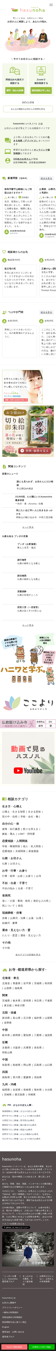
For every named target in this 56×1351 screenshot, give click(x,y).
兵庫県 (27, 1047)
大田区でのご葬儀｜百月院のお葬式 (18, 1120)
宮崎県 (8, 1094)
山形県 (8, 988)
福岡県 (6, 1089)
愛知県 (27, 1035)
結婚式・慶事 (10, 923)
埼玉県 (38, 1000)
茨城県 (6, 1000)
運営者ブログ (8, 1337)
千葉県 (48, 1000)
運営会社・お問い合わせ (13, 1332)
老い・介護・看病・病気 (16, 900)
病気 (20, 905)
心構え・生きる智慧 (13, 811)
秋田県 (48, 983)
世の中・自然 (10, 816)
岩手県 (27, 983)
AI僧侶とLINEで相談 (41, 1347)
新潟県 (6, 1018)
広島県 (38, 1065)
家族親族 (34, 851)
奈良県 (38, 1047)
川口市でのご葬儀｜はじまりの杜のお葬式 (21, 1139)
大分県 (48, 1089)
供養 (4, 918)
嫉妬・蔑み (8, 834)
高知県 (38, 1077)
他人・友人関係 (32, 846)
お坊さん (15, 863)
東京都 (8, 1005)
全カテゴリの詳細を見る (28, 955)
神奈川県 (20, 1005)
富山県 (16, 1018)
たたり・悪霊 (10, 935)
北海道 (6, 983)
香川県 (16, 1077)
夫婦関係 (20, 851)
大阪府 (16, 1047)
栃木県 (16, 1000)
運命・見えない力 (31, 935)
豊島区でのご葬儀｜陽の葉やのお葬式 (19, 1125)
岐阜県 (6, 1035)
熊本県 (38, 1089)
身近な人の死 (41, 900)
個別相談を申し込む (41, 90)
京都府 (6, 1047)
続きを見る (46, 178)
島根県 (16, 1065)
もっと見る (28, 527)
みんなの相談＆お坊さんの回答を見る (28, 109)
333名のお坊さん (22, 159)
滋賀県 (48, 1035)
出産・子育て (25, 888)
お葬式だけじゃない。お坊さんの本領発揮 (47, 1279)
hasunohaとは (9, 1298)
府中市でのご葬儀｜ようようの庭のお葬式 (21, 1116)
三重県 (38, 1035)
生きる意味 (34, 811)
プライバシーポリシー (12, 1307)
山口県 (48, 1065)
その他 (6, 947)
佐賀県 (16, 1089)
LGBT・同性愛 (26, 834)
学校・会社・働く (31, 816)
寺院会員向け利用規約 (12, 1317)
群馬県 (27, 1000)
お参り (29, 876)
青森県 (16, 983)
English (5, 1327)
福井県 (38, 1018)
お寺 (38, 876)
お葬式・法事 (18, 918)
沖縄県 (31, 1094)
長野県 (8, 1022)
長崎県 (27, 1089)
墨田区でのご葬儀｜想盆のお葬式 (17, 1129)
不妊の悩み (8, 888)
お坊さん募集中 (9, 1303)
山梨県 (48, 1018)
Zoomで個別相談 (14, 1347)
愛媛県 (27, 1077)
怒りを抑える (30, 829)
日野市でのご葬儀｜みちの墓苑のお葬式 (20, 1134)
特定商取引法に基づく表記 (14, 1322)
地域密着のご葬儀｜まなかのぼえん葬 (19, 1111)
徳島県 (6, 1077)
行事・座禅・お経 (12, 876)
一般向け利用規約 (10, 1312)
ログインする (28, 102)
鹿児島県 (20, 1094)
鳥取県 (6, 1065)
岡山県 (27, 1065)
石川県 (27, 1018)
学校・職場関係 (11, 846)
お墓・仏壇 (35, 918)
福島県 (18, 988)
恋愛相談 (7, 851)
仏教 (4, 863)
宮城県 (38, 983)
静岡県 (16, 1035)
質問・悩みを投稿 (14, 90)
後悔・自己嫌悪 (11, 829)
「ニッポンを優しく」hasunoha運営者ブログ (10, 1279)
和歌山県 (7, 1052)
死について (8, 905)
